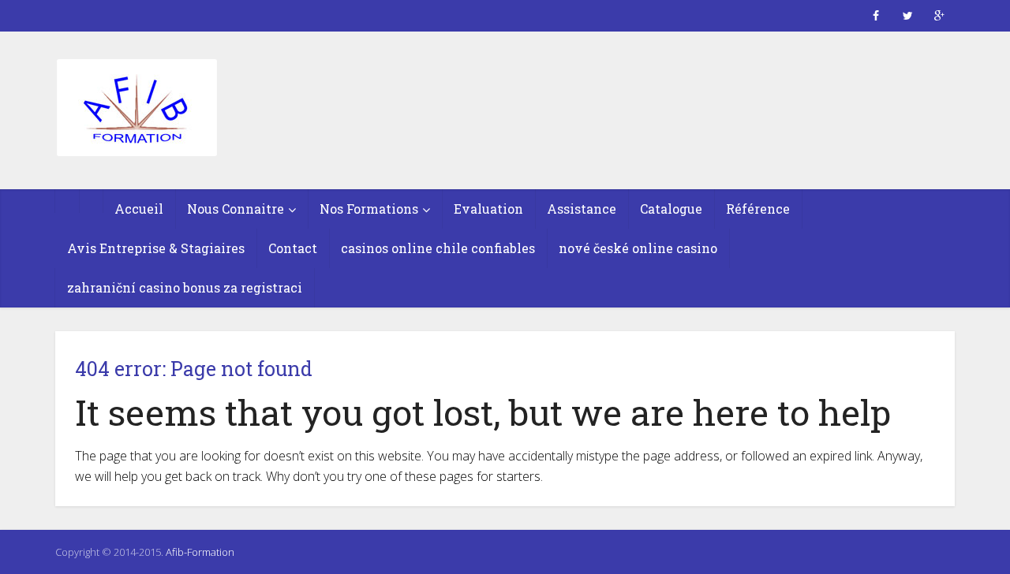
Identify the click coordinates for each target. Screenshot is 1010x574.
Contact (292, 248)
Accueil (138, 208)
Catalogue (671, 208)
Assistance (581, 208)
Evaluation (488, 208)
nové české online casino (638, 248)
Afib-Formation (200, 552)
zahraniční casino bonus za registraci (184, 287)
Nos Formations (369, 208)
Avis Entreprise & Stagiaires (156, 248)
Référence (758, 208)
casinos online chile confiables (438, 248)
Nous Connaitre (235, 208)
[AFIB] (136, 108)
